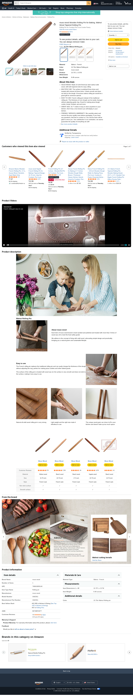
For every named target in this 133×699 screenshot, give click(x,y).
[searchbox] (52, 3)
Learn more (75, 137)
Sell (50, 8)
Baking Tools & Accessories (38, 17)
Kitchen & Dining (17, 17)
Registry (55, 8)
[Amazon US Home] (39, 683)
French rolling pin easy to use (13, 209)
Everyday (78, 8)
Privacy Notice (51, 689)
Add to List (112, 66)
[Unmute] (129, 245)
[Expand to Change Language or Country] (64, 682)
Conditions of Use (40, 689)
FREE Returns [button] (64, 44)
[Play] (3, 245)
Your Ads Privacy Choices (89, 689)
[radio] (9, 71)
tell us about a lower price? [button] (24, 629)
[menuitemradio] (126, 245)
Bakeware (26, 17)
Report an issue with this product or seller (75, 141)
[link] (17, 172)
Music (62, 8)
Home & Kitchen (6, 17)
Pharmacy (69, 8)
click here (53, 623)
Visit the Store (96, 560)
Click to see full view (29, 66)
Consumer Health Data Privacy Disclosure (68, 689)
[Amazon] (7, 3)
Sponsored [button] (5, 640)
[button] (4, 8)
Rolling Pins (51, 17)
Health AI (11, 8)
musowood (119, 50)
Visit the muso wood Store (68, 29)
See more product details (69, 124)
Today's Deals (20, 8)
